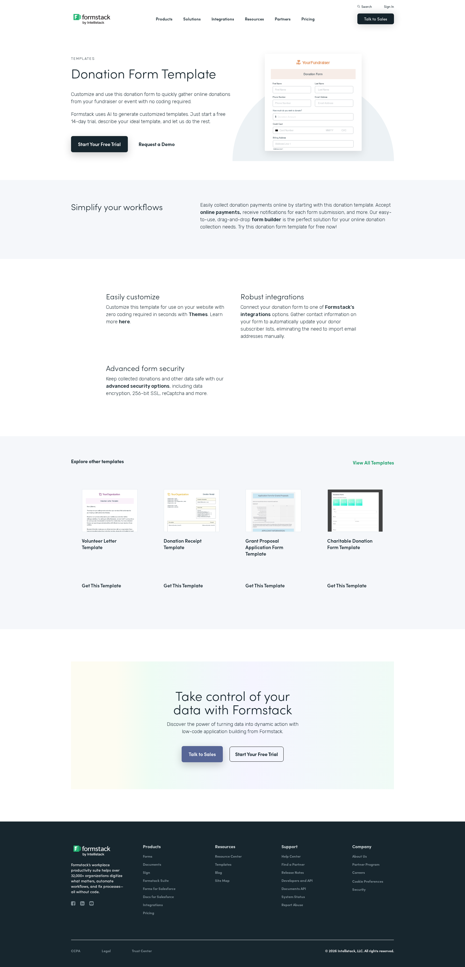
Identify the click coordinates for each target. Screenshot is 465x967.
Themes (198, 314)
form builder (266, 220)
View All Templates (373, 462)
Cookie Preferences (367, 881)
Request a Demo (157, 144)
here (124, 322)
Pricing (308, 19)
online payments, (220, 212)
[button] (164, 19)
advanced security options (138, 386)
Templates (83, 59)
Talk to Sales (375, 19)
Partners (283, 19)
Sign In (389, 6)
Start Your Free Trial (99, 144)
